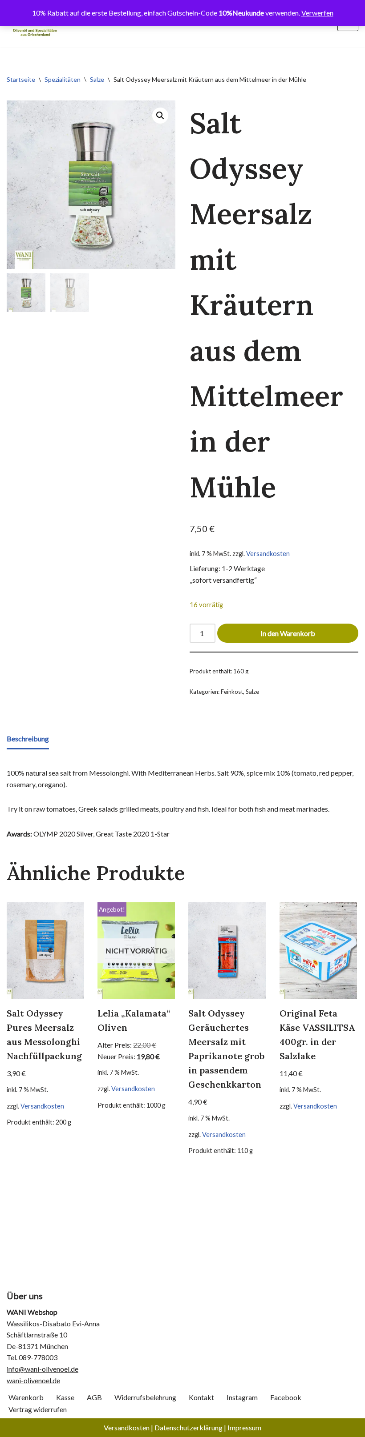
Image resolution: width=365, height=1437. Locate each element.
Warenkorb (26, 1397)
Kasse (65, 1397)
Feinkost (232, 691)
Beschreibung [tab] (28, 738)
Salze (97, 79)
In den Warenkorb (287, 633)
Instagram (242, 1397)
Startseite (21, 79)
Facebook (285, 1397)
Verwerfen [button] (317, 12)
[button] (160, 116)
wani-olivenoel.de (33, 1380)
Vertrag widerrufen (37, 1409)
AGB (94, 1397)
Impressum (244, 1427)
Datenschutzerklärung (188, 1427)
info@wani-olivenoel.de (42, 1369)
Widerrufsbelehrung (145, 1397)
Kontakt (201, 1397)
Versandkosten (268, 553)
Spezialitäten (63, 79)
